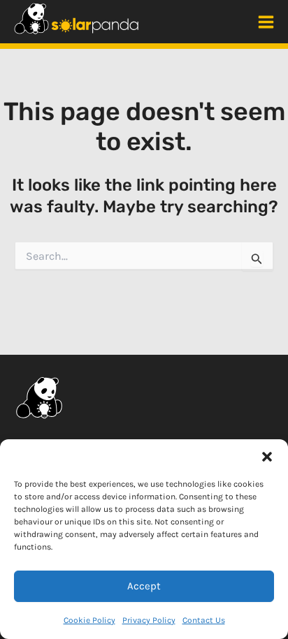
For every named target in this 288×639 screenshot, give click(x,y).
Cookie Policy (89, 620)
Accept (144, 586)
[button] (267, 457)
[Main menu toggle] (266, 22)
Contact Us (203, 620)
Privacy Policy (148, 620)
